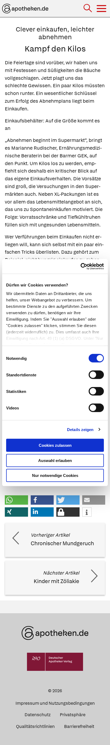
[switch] (96, 374)
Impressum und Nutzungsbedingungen (55, 703)
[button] (16, 500)
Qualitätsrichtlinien (35, 726)
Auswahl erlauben (55, 460)
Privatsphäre (72, 715)
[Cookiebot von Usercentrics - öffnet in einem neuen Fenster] (80, 266)
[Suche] (88, 9)
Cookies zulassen (55, 445)
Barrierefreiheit (79, 726)
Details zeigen (80, 429)
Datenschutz (37, 715)
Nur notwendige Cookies (55, 475)
